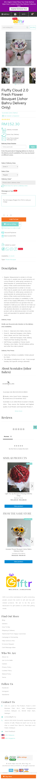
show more (18, 411)
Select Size (5, 171)
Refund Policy (6, 674)
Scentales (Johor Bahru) (10, 113)
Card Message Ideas (8, 647)
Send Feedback (10, 731)
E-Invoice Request (8, 644)
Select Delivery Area (8, 163)
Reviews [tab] (6, 436)
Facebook (5, 688)
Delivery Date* (6, 179)
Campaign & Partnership (10, 637)
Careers (4, 664)
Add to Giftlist (11, 224)
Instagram (5, 691)
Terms (4, 677)
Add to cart (13, 219)
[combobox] (15, 27)
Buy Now (8, 776)
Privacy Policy (6, 667)
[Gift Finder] (15, 14)
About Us (5, 657)
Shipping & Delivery (8, 630)
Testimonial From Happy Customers (14, 634)
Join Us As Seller (7, 660)
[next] (32, 486)
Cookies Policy (7, 670)
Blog (3, 620)
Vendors (4, 623)
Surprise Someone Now (19, 9)
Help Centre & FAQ (8, 641)
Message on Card (9, 191)
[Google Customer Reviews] (24, 758)
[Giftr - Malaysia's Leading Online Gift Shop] (18, 21)
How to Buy (6, 627)
